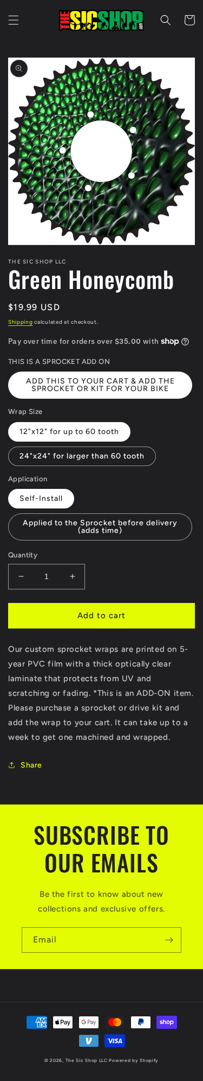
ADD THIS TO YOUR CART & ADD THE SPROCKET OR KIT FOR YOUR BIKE (100, 384)
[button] (13, 20)
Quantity (22, 555)
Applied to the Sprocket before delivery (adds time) (100, 526)
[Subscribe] (169, 940)
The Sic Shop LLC (87, 1060)
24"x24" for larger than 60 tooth (82, 456)
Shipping (20, 321)
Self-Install (41, 498)
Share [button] (31, 765)
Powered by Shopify (134, 1060)
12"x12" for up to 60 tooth (69, 431)
